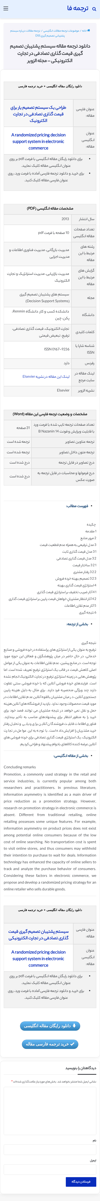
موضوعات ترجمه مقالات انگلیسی (61, 31)
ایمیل (93, 1160)
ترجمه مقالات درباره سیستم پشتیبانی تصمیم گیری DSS (37, 33)
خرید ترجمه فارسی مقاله (47, 1044)
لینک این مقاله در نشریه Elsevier (46, 377)
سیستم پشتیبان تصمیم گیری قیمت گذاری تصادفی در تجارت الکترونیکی (38, 935)
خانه (84, 31)
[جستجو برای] (94, 11)
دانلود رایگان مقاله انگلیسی (47, 1025)
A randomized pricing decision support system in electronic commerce (38, 142)
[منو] (5, 11)
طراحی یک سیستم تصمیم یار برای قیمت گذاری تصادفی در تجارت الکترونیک (38, 115)
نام (94, 1141)
